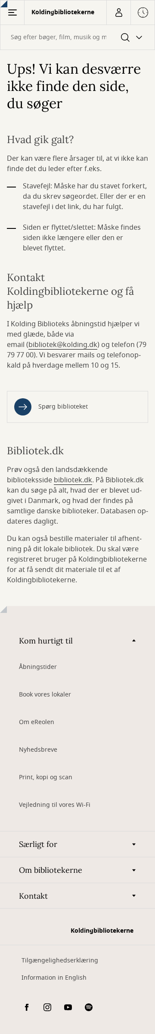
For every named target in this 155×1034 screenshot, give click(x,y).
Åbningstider (38, 667)
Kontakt (33, 896)
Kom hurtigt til (46, 641)
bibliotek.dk (73, 480)
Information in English (54, 977)
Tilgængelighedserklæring (60, 960)
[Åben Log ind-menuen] (118, 12)
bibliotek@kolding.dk (62, 345)
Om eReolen (36, 722)
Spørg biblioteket (63, 406)
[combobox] (77, 37)
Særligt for (38, 844)
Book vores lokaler (45, 694)
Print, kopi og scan (45, 777)
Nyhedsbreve (38, 749)
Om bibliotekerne (50, 870)
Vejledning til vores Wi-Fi (54, 804)
